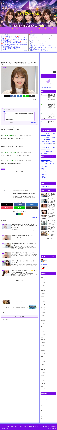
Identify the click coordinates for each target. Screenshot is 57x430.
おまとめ (42, 168)
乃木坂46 (12, 426)
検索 (41, 69)
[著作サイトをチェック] (17, 214)
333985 (45, 153)
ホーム (8, 426)
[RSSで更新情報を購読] (22, 214)
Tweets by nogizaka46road (46, 87)
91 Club (48, 135)
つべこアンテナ (44, 176)
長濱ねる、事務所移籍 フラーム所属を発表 (37, 49)
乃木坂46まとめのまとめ (45, 160)
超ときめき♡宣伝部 (45, 186)
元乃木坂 (3, 169)
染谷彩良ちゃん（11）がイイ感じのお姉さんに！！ (39, 38)
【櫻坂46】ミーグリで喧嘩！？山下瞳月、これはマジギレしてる (12, 47)
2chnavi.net (43, 169)
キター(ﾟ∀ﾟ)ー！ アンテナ (46, 179)
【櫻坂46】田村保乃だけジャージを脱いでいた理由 (10, 46)
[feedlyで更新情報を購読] (19, 214)
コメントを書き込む (19, 316)
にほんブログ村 (44, 264)
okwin (48, 149)
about (43, 426)
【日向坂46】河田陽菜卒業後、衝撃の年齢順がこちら (11, 48)
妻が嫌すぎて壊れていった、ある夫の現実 (36, 34)
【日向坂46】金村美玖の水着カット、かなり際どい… (11, 41)
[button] (32, 96)
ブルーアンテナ (44, 171)
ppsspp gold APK (50, 143)
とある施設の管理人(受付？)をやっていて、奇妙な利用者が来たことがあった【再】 (15, 42)
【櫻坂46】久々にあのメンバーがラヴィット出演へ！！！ (11, 49)
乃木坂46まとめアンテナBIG (46, 161)
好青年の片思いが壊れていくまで (7, 34)
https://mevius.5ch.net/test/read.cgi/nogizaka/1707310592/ (24, 122)
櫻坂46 (30, 426)
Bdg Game (49, 139)
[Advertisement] (19, 58)
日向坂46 (34, 426)
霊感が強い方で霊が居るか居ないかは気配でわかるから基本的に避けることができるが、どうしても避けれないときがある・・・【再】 (14, 36)
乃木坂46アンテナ (44, 172)
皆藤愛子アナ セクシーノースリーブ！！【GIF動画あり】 (40, 35)
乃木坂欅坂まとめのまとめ (46, 177)
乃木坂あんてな (44, 174)
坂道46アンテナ (44, 166)
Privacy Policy (47, 426)
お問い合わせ (53, 426)
